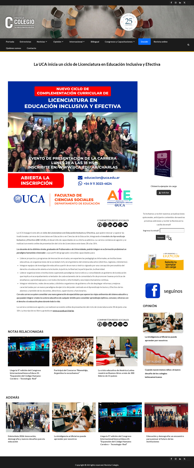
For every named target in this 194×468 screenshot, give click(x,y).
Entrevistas (25, 41)
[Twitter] (115, 224)
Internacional (76, 41)
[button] (164, 291)
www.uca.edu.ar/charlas (63, 310)
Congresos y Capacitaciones (119, 41)
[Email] (125, 224)
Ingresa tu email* (151, 230)
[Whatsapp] (120, 224)
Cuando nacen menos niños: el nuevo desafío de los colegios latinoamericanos (163, 373)
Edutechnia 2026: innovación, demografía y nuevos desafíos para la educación (26, 439)
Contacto (31, 48)
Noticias (41, 41)
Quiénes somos (13, 48)
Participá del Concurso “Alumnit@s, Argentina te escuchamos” (71, 371)
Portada (10, 41)
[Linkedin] (110, 224)
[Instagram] (105, 224)
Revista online (160, 41)
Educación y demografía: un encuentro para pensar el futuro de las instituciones (165, 439)
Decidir (144, 41)
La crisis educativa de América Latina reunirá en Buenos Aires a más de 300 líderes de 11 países (116, 373)
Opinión (57, 41)
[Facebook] (99, 224)
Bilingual (95, 41)
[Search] (188, 44)
